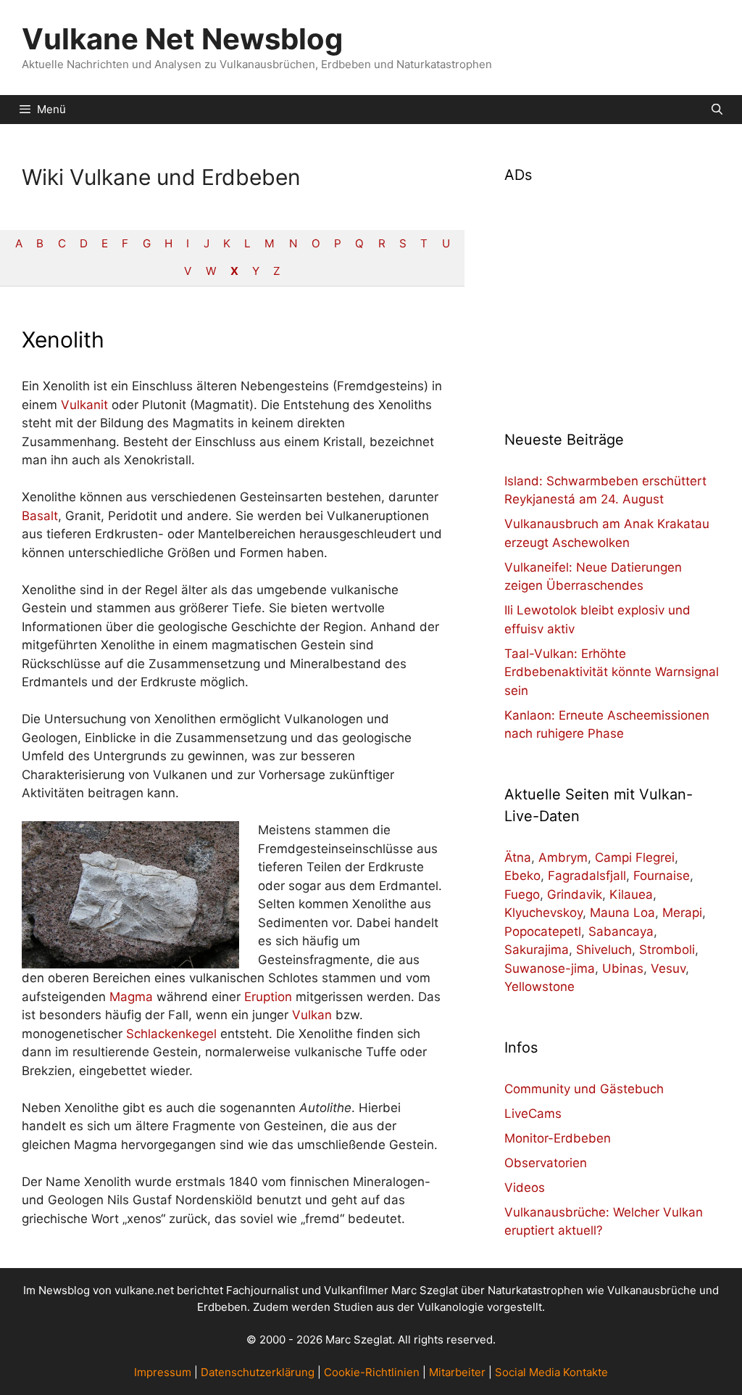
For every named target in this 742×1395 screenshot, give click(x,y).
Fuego (522, 894)
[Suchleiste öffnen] (717, 109)
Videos (524, 1187)
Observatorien (545, 1163)
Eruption (268, 996)
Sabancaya (621, 931)
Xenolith (63, 339)
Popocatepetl (542, 931)
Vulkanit (84, 405)
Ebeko (522, 875)
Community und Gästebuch (584, 1089)
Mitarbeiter (457, 1372)
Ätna (517, 857)
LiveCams (533, 1113)
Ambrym (563, 857)
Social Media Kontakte (551, 1372)
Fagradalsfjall (587, 875)
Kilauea (631, 894)
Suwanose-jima (549, 968)
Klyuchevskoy (543, 912)
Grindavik (574, 894)
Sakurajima (536, 949)
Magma (131, 996)
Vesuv (668, 968)
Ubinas (622, 968)
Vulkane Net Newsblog (182, 39)
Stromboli (667, 949)
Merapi (682, 912)
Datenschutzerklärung (257, 1372)
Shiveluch (604, 949)
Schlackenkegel (171, 1033)
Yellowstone (539, 986)
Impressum (162, 1372)
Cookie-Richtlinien (372, 1372)
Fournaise (661, 875)
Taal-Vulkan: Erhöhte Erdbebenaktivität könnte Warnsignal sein (611, 672)
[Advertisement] (612, 298)
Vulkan (312, 1015)
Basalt (40, 516)
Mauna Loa (622, 912)
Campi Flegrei (635, 857)
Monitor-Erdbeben (557, 1138)
